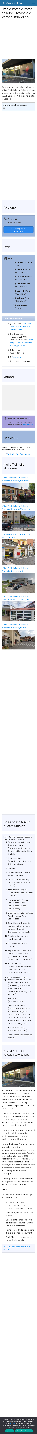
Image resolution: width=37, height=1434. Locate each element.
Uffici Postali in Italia (12, 3)
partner (12, 1423)
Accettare (9, 1431)
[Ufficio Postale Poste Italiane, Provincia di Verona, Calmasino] (18, 521)
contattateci (28, 425)
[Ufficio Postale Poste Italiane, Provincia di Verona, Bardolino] (18, 493)
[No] (34, 1425)
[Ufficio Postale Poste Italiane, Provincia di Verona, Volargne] (18, 611)
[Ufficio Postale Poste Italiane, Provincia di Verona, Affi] (18, 583)
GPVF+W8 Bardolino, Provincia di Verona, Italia (20, 326)
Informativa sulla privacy (24, 1431)
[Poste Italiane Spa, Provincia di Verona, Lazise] (18, 552)
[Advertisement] (18, 38)
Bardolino (16, 357)
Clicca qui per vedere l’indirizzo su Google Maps (21, 342)
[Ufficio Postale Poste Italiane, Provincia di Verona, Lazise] (18, 639)
